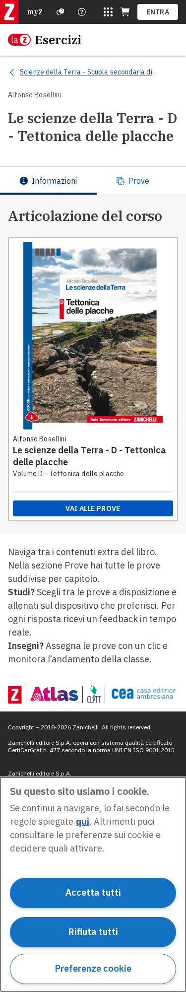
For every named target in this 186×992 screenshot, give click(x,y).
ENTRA (158, 11)
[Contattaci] (82, 11)
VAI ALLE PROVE (92, 508)
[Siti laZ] (108, 11)
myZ (35, 11)
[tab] (48, 181)
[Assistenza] (60, 11)
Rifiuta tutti (93, 931)
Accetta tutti (93, 892)
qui (82, 821)
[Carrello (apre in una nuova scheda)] (125, 11)
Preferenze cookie (93, 968)
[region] (93, 884)
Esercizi (58, 40)
